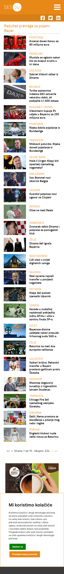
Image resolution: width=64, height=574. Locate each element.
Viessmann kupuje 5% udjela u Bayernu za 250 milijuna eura (44, 114)
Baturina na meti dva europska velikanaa (42, 347)
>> (56, 451)
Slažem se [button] (17, 546)
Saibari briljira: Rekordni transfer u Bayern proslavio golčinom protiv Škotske (44, 367)
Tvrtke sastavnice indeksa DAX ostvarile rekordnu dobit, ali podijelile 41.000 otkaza (43, 95)
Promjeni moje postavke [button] (24, 554)
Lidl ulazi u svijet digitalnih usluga (39, 261)
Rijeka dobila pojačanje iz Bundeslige (44, 129)
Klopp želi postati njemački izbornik (40, 294)
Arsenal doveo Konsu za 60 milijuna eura (43, 42)
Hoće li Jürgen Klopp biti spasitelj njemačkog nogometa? (44, 164)
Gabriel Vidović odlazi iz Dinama (43, 76)
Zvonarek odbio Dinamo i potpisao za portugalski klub (44, 229)
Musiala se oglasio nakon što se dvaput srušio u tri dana (44, 60)
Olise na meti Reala (41, 210)
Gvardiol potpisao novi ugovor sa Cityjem (43, 195)
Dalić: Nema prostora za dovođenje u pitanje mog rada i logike (44, 419)
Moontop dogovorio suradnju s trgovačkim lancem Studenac (43, 386)
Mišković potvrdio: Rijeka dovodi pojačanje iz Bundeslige (44, 147)
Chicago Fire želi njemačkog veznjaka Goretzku (41, 402)
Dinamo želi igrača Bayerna (40, 245)
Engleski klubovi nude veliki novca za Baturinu (43, 435)
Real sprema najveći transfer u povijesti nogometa (41, 279)
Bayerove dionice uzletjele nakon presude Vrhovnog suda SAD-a (44, 332)
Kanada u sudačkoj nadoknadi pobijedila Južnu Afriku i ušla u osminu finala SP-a (42, 314)
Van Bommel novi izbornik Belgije (40, 179)
